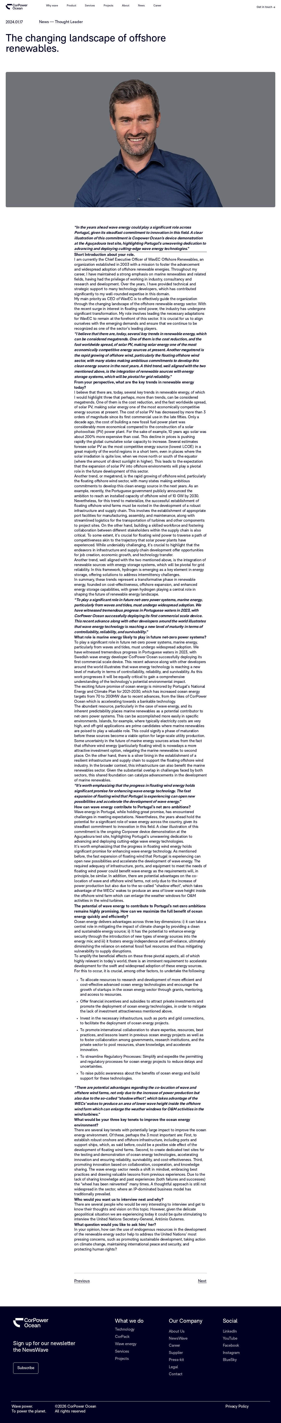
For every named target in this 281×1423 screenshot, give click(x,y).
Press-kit (176, 1360)
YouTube (230, 1338)
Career (157, 5)
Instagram (231, 1353)
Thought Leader (69, 22)
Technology (124, 1329)
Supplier (176, 1353)
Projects (108, 5)
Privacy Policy (237, 1406)
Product (71, 5)
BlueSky (230, 1360)
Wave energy (125, 1344)
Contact (175, 1374)
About (125, 5)
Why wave (52, 5)
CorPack (122, 1337)
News (141, 5)
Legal (173, 1367)
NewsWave (178, 1338)
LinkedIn (230, 1331)
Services (90, 5)
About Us (177, 1331)
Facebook (231, 1346)
